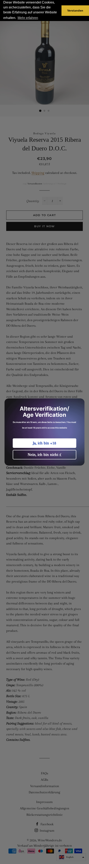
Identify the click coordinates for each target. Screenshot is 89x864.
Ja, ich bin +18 (44, 443)
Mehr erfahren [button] (28, 18)
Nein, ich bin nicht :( (44, 454)
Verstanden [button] (75, 10)
